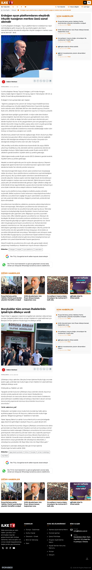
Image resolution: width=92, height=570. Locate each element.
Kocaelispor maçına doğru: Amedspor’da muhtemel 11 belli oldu (72, 39)
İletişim (51, 555)
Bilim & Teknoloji (32, 540)
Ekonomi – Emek (32, 536)
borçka (33, 452)
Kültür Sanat (30, 533)
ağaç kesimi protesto (16, 452)
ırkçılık (19, 249)
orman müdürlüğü (43, 452)
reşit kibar (5, 456)
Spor (27, 543)
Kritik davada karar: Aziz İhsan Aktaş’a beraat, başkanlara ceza (73, 31)
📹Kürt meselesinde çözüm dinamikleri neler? (71, 54)
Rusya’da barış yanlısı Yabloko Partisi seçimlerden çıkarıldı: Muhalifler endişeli (72, 23)
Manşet (14, 10)
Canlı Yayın (86, 7)
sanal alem (38, 249)
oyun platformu (28, 249)
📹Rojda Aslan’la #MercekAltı (68, 47)
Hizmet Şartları (54, 533)
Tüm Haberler (61, 7)
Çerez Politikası (54, 536)
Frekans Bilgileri (74, 7)
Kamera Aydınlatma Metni (58, 529)
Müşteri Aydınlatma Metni (56, 541)
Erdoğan (12, 249)
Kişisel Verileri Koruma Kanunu (57, 547)
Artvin (27, 452)
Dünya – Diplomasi (32, 529)
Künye (51, 551)
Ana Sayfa (6, 10)
